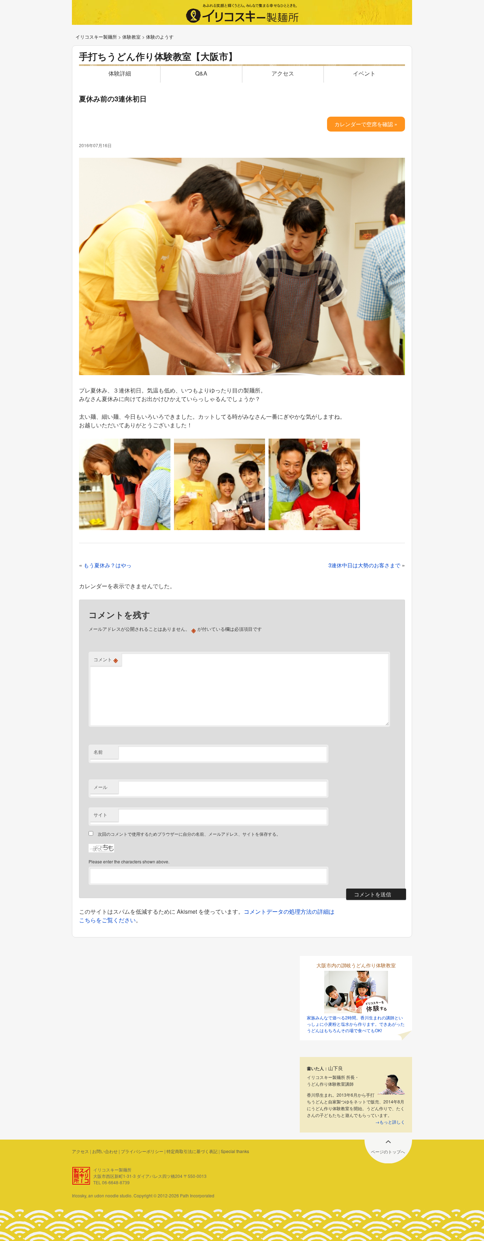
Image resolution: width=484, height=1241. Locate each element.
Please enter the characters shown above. (129, 861)
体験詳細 (119, 73)
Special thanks (235, 1151)
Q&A (201, 73)
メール (100, 787)
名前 (98, 752)
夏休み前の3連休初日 (113, 98)
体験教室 (131, 36)
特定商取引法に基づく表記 (192, 1151)
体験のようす (160, 36)
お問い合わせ (105, 1151)
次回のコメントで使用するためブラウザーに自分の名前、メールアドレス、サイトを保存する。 (189, 834)
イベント (364, 73)
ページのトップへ (388, 1151)
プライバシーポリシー (142, 1151)
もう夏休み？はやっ (107, 565)
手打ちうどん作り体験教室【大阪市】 (158, 56)
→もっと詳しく (390, 1122)
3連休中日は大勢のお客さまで (364, 565)
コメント (106, 659)
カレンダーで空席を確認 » (365, 124)
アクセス (282, 73)
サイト (100, 814)
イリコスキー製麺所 (96, 36)
